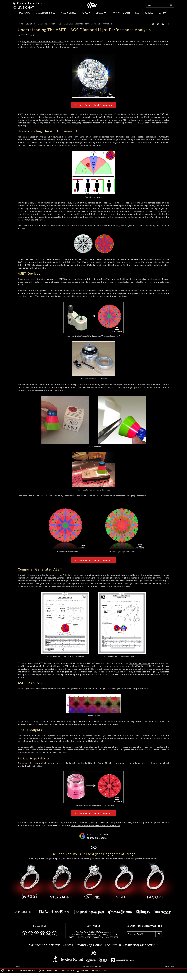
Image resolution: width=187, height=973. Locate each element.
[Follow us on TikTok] (55, 935)
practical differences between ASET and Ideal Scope (95, 825)
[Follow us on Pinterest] (37, 935)
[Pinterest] (158, 24)
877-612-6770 (29, 3)
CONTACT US (93, 926)
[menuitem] (24, 12)
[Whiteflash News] (163, 24)
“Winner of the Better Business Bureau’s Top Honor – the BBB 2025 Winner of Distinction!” (93, 945)
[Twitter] (153, 24)
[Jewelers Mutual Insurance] (72, 961)
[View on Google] (103, 961)
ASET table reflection (158, 749)
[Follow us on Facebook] (25, 935)
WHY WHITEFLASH (121, 13)
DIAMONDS (24, 13)
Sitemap (17, 967)
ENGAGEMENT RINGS (45, 13)
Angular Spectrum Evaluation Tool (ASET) (42, 41)
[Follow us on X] (31, 935)
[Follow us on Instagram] (43, 935)
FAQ (137, 13)
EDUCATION (101, 13)
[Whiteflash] (91, 8)
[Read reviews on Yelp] (90, 961)
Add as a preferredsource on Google (97, 836)
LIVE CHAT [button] (25, 7)
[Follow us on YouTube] (49, 935)
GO (159, 934)
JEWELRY (86, 13)
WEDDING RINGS (68, 13)
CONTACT (163, 13)
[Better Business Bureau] (55, 961)
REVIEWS (149, 13)
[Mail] (167, 24)
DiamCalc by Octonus (139, 663)
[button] (14, 7)
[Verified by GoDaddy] (122, 961)
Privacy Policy (169, 967)
